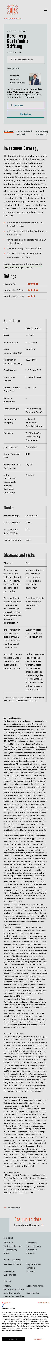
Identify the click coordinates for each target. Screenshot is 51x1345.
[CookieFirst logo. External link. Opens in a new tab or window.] (3, 1305)
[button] (6, 1302)
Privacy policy (43, 1302)
